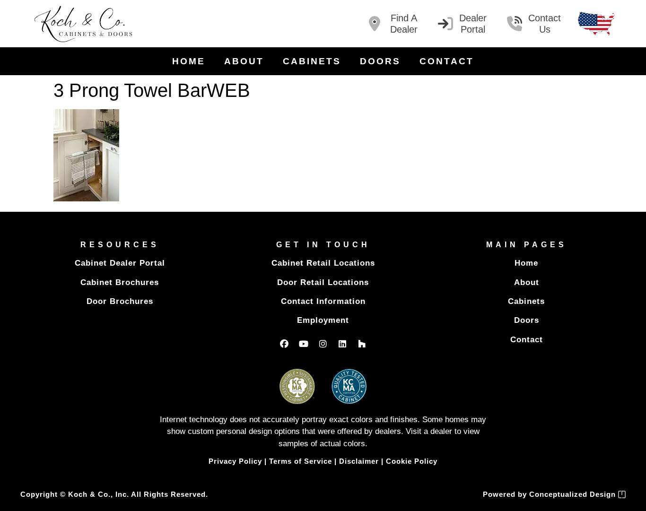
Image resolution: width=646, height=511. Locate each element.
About (244, 61)
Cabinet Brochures (119, 282)
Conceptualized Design (573, 494)
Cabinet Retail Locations (323, 263)
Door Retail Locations (323, 282)
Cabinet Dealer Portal (120, 263)
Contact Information (323, 301)
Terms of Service (300, 461)
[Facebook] (284, 343)
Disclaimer (359, 461)
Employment (323, 320)
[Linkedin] (342, 343)
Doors (380, 61)
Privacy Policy (235, 461)
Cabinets (312, 61)
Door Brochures (120, 301)
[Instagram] (323, 343)
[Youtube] (303, 343)
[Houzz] (361, 343)
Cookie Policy (411, 461)
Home (188, 61)
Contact (446, 61)
